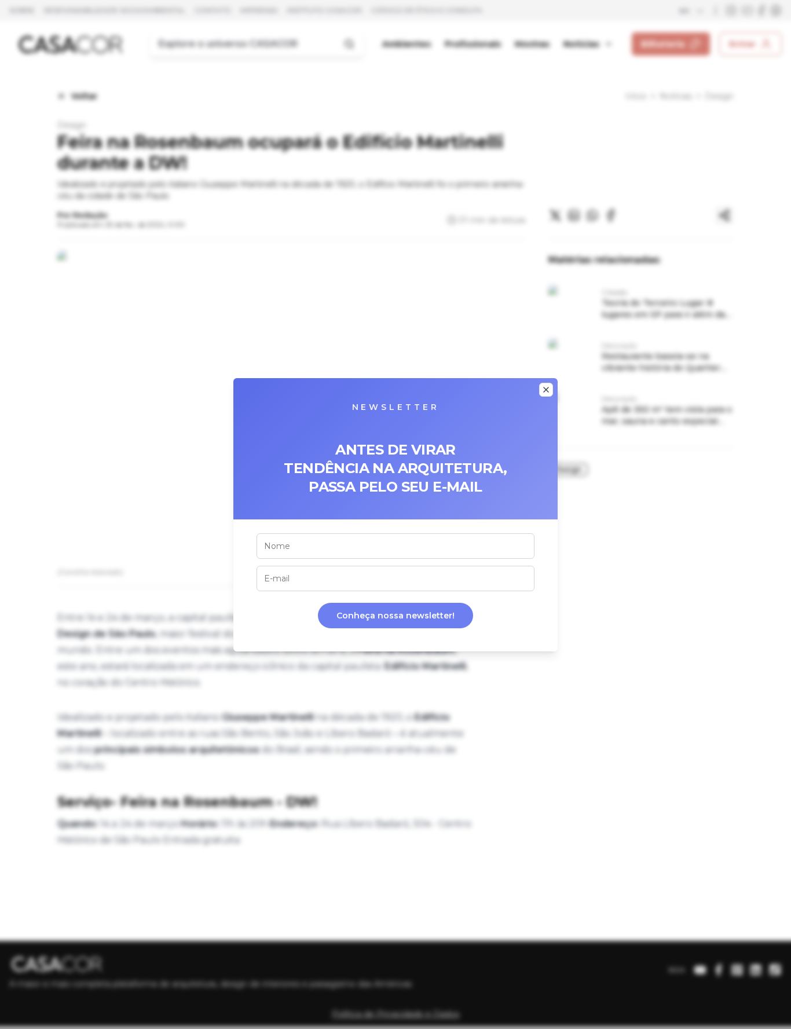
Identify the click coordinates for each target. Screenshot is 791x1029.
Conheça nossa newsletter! (395, 615)
